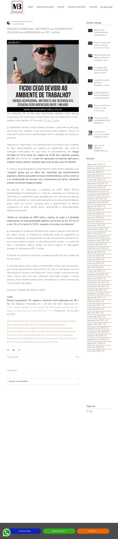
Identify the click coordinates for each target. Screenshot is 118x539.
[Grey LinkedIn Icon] (91, 411)
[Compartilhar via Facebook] (8, 350)
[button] (45, 7)
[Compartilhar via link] (19, 350)
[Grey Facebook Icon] (87, 411)
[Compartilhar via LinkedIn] (14, 350)
